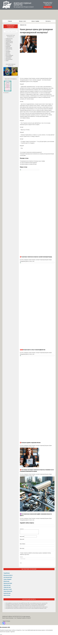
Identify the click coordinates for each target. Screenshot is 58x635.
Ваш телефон (22, 543)
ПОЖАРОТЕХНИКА (9, 47)
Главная (10, 21)
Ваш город (22, 548)
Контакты (48, 21)
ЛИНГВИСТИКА (8, 40)
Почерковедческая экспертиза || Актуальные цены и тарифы (32, 161)
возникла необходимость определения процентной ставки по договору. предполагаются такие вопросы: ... (29, 607)
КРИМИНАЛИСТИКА (9, 38)
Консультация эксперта (29, 599)
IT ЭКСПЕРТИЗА (8, 45)
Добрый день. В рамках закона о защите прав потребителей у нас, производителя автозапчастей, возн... (26, 605)
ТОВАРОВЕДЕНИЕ (9, 56)
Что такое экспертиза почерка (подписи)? (28, 162)
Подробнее (12, 631)
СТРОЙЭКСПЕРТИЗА (9, 41)
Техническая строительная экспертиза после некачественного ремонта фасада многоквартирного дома (27, 608)
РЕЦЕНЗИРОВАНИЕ (9, 59)
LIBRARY (7, 60)
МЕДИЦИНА (8, 43)
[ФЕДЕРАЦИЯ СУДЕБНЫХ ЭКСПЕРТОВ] (6, 8)
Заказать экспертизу (48, 7)
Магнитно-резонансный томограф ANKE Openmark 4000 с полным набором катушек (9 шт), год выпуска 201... (29, 603)
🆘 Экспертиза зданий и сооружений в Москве (30, 442)
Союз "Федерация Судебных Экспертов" (22, 618)
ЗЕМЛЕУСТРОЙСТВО (9, 42)
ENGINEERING (8, 46)
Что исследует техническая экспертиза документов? (31, 152)
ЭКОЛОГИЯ (8, 52)
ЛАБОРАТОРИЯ (8, 58)
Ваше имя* (22, 539)
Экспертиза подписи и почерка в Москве (28, 164)
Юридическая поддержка (10, 26)
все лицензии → (6, 92)
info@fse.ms (48, 5)
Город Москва (7, 573)
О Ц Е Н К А (8, 50)
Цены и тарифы (35, 21)
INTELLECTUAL (8, 54)
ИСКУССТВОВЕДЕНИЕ (9, 55)
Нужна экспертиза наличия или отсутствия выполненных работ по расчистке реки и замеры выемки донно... (27, 604)
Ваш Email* (22, 536)
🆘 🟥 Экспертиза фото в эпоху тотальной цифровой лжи (32, 349)
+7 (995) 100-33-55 (48, 3)
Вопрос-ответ (22, 21)
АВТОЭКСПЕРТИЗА (9, 49)
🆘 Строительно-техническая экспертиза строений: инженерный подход (36, 256)
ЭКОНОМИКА (8, 51)
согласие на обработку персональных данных (32, 553)
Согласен (1, 634)
